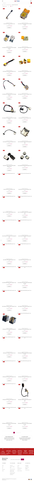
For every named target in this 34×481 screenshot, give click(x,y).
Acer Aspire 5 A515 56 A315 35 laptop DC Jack (25, 47)
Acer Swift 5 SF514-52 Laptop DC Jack (9, 23)
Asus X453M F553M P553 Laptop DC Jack (25, 259)
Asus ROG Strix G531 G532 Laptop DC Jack (24, 189)
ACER (9, 49)
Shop (5, 4)
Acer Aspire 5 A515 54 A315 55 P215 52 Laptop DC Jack (25, 24)
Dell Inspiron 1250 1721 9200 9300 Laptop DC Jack (9, 330)
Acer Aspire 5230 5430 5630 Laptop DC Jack (9, 71)
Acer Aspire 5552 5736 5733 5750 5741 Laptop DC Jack (9, 95)
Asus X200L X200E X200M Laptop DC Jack (9, 259)
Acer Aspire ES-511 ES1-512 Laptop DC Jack (9, 141)
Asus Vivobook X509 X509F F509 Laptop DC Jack (24, 236)
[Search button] (31, 3)
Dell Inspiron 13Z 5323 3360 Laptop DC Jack (24, 329)
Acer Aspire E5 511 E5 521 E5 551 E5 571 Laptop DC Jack (9, 118)
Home (3, 4)
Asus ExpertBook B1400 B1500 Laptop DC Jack (25, 165)
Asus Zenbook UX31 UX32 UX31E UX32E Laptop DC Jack (25, 283)
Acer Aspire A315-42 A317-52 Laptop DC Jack (25, 94)
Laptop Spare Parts (8, 4)
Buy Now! (9, 27)
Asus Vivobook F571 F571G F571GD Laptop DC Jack (9, 236)
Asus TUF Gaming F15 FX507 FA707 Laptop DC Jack (25, 213)
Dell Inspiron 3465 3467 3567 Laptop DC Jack (9, 399)
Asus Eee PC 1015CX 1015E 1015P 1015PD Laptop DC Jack (9, 166)
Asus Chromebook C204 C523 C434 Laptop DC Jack (25, 142)
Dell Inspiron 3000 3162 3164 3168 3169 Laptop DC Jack (25, 353)
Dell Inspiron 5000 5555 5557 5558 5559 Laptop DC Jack (9, 424)
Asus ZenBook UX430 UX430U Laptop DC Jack (25, 306)
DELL (9, 331)
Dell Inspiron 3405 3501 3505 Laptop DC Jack (9, 376)
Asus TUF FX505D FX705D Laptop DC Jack (9, 212)
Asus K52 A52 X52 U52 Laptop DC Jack (9, 189)
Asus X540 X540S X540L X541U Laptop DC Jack (9, 282)
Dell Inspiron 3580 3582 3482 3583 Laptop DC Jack (24, 400)
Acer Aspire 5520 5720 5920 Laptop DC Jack (24, 71)
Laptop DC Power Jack (9, 22)
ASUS (9, 167)
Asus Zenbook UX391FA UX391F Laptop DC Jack (9, 306)
